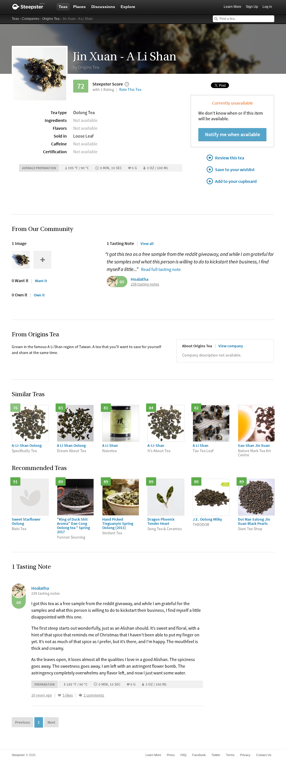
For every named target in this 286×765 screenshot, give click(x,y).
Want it (41, 280)
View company (230, 345)
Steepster (31, 6)
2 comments (94, 695)
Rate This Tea (130, 89)
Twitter (215, 755)
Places (79, 6)
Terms (230, 755)
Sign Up (252, 7)
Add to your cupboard (236, 181)
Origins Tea (50, 19)
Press (171, 755)
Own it (39, 295)
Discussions (103, 6)
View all (147, 243)
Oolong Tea (84, 112)
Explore (128, 6)
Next (51, 722)
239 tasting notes (145, 284)
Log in (267, 7)
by (86, 67)
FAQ (183, 755)
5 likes (68, 695)
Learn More (232, 7)
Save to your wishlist (235, 169)
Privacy (245, 755)
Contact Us (263, 755)
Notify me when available (232, 134)
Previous (22, 722)
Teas (63, 6)
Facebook (199, 755)
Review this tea (229, 157)
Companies (30, 19)
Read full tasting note (161, 269)
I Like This (59, 695)
